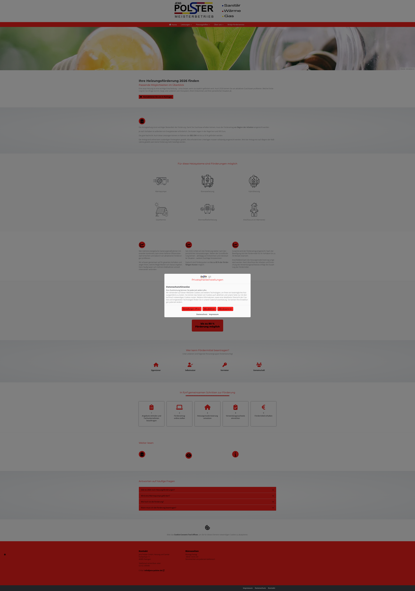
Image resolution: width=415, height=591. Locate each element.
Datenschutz (201, 314)
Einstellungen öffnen (191, 309)
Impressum (214, 314)
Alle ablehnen (209, 309)
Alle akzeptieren (225, 309)
